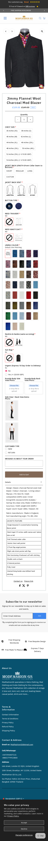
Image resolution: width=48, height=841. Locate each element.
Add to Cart (24, 474)
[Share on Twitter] (24, 586)
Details (8, 482)
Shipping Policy (8, 730)
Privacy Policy (7, 722)
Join (39, 616)
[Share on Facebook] (20, 586)
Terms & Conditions (10, 718)
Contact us (18, 581)
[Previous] (4, 10)
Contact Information (10, 714)
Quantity (24, 114)
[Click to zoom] (42, 31)
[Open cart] (44, 18)
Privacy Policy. (13, 816)
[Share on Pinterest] (28, 586)
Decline (24, 829)
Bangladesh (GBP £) (14, 798)
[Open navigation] (7, 18)
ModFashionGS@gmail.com (22, 744)
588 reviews (30, 6)
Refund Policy (8, 726)
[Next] (44, 10)
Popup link (28, 581)
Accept (24, 822)
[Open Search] (40, 18)
